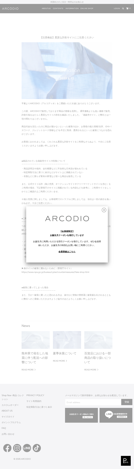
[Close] (104, 209)
